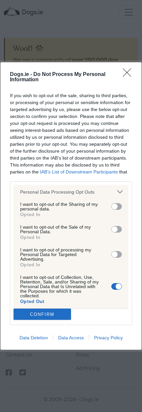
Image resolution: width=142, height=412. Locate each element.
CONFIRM (42, 314)
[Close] (129, 74)
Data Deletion (33, 337)
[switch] (116, 206)
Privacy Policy (108, 337)
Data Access (71, 337)
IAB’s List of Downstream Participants (79, 171)
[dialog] (71, 206)
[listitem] (71, 191)
